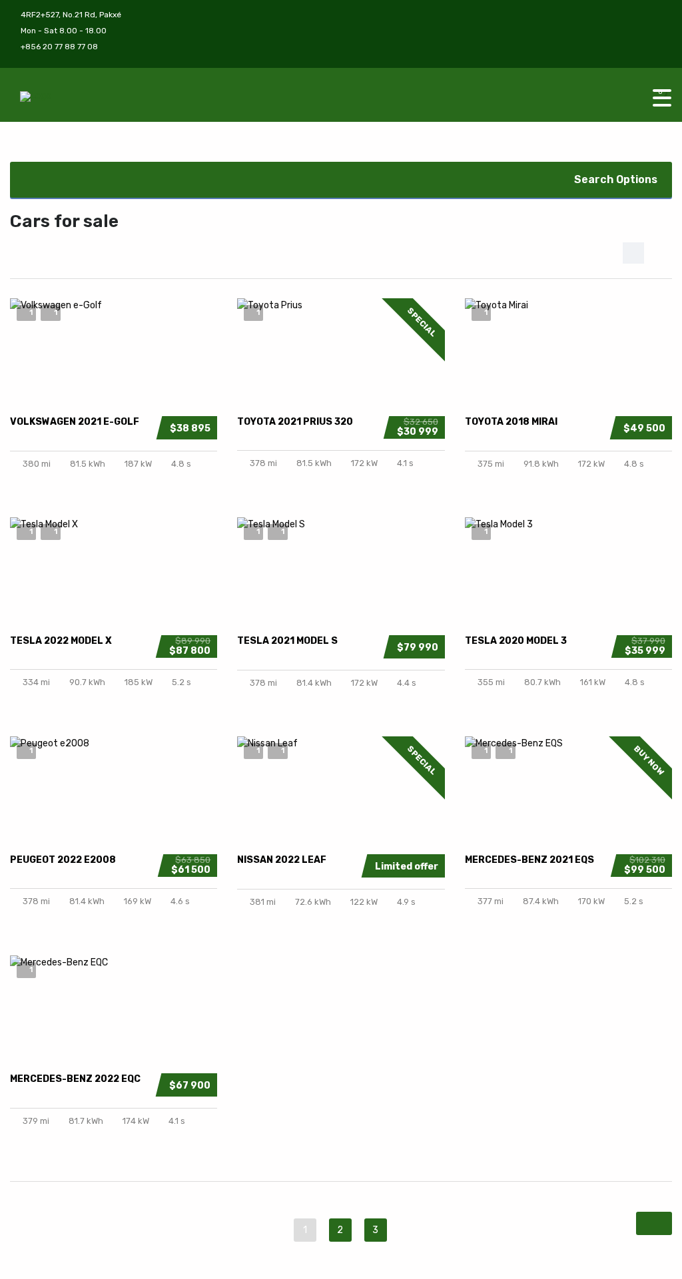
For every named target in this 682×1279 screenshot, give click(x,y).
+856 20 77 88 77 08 (59, 46)
